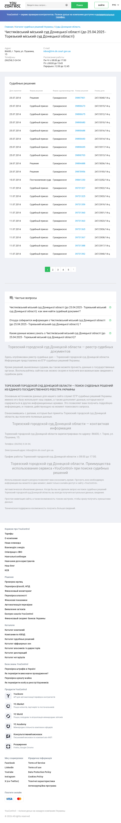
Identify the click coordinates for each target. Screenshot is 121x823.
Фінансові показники (16, 600)
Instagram (10, 776)
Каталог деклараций (16, 653)
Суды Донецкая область (68, 27)
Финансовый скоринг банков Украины (25, 618)
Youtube (9, 772)
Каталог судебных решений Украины (34, 27)
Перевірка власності (16, 595)
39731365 (80, 229)
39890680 (80, 122)
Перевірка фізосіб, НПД (17, 586)
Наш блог (10, 565)
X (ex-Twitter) (12, 781)
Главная (9, 27)
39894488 (80, 163)
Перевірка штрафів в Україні (20, 669)
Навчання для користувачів (20, 561)
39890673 (80, 106)
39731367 (80, 237)
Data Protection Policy (39, 772)
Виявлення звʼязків (15, 609)
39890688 (80, 130)
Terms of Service (36, 763)
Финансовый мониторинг (18, 591)
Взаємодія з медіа (15, 547)
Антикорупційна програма (42, 786)
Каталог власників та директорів (22, 648)
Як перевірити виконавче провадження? (26, 673)
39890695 (80, 147)
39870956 (80, 171)
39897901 (80, 98)
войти (101, 5)
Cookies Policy (35, 776)
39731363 (80, 221)
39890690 (80, 139)
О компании (11, 538)
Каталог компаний (15, 630)
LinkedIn (9, 767)
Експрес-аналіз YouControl (19, 614)
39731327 (80, 188)
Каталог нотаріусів (15, 657)
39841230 (80, 180)
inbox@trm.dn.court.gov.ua (57, 51)
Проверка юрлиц (14, 582)
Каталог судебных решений (19, 639)
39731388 (80, 245)
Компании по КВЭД (15, 634)
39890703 (80, 155)
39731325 (80, 196)
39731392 (80, 254)
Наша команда (13, 543)
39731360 (80, 212)
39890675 (80, 114)
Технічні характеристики (41, 781)
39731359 (80, 204)
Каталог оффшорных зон (18, 643)
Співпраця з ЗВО (13, 552)
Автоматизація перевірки (18, 604)
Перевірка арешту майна (18, 678)
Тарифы (9, 533)
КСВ (7, 570)
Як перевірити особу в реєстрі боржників (27, 682)
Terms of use (34, 767)
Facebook (10, 763)
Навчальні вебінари (15, 556)
